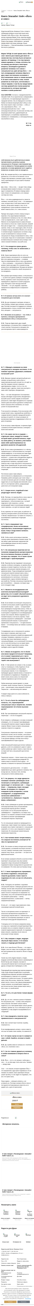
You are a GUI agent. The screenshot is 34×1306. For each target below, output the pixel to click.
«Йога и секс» (17, 1097)
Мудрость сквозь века (23, 1261)
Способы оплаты (21, 1280)
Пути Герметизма (21, 1259)
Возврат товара (5, 1280)
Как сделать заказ (6, 1284)
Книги (18, 1263)
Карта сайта (20, 1284)
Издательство (5, 1259)
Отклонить (23, 1302)
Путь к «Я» (4, 1261)
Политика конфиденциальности (23, 1273)
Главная (3, 10)
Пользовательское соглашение (6, 1273)
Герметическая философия (24, 1286)
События (10, 10)
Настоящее (9, 41)
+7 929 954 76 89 (5, 1251)
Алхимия (3, 1286)
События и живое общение (8, 1263)
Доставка (19, 1276)
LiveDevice (17, 39)
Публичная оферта (22, 1282)
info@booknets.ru (5, 1255)
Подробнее (17, 1107)
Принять (10, 1302)
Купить (17, 1104)
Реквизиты (4, 1282)
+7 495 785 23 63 (14, 1251)
